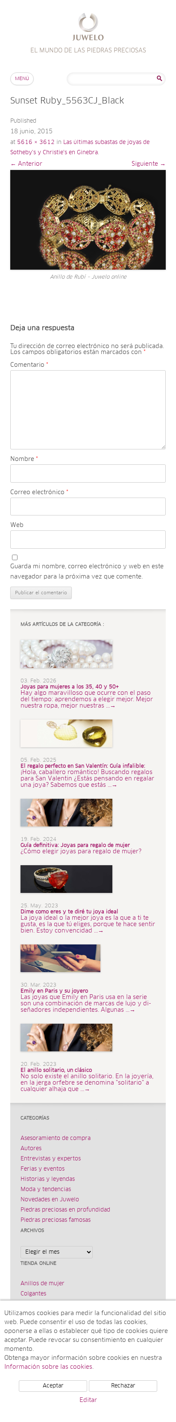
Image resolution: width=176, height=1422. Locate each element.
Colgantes (33, 1294)
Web (16, 525)
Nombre (24, 459)
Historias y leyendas (48, 1179)
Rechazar (123, 1386)
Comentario (29, 365)
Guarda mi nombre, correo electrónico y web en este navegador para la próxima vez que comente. (87, 572)
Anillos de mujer (43, 1284)
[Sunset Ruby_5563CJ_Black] (88, 220)
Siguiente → (149, 164)
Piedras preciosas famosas (56, 1220)
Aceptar (53, 1386)
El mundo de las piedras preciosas (88, 28)
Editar (88, 1400)
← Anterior (26, 164)
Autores (31, 1148)
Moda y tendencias (46, 1189)
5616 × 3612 (36, 142)
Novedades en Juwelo (50, 1200)
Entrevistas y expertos (51, 1159)
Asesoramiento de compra (56, 1138)
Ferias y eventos (43, 1169)
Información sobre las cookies (48, 1367)
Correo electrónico (39, 492)
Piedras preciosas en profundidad (65, 1210)
